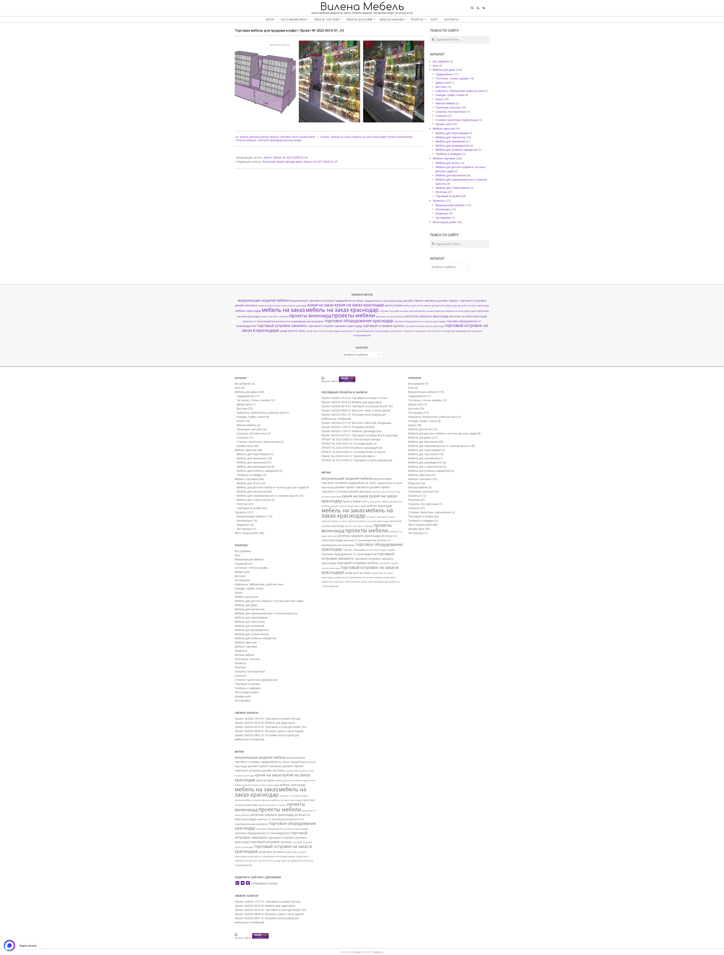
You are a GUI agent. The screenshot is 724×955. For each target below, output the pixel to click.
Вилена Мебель (362, 7)
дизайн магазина (246, 305)
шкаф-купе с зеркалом (402, 330)
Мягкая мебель (445, 103)
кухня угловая (394, 305)
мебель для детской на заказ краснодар (466, 305)
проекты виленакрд (399, 137)
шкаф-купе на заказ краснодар (323, 331)
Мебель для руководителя (452, 145)
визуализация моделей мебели (263, 300)
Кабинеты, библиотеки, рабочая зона (460, 91)
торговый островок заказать (282, 325)
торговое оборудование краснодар (279, 140)
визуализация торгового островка (312, 300)
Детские (441, 86)
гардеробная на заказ (349, 300)
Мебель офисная (444, 128)
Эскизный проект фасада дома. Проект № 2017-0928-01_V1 (300, 161)
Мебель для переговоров (452, 133)
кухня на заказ (320, 304)
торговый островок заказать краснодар (335, 326)
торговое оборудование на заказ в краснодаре (420, 321)
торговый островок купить (383, 325)
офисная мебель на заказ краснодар (455, 311)
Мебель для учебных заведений (456, 149)
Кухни (439, 99)
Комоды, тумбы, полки (450, 95)
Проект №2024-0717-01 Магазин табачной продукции (356, 423)
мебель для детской (434, 305)
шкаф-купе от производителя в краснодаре (365, 330)
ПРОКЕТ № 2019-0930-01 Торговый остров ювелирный (356, 460)
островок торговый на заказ (393, 311)
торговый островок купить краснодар (424, 326)
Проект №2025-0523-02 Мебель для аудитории (265, 723)
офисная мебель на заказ (421, 311)
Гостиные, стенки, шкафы (452, 78)
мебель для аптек (413, 305)
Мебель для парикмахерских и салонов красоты (268, 495)
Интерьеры (443, 209)
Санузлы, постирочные (451, 111)
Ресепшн (441, 192)
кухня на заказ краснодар (359, 304)
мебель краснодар (248, 311)
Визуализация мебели (450, 205)
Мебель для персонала (451, 137)
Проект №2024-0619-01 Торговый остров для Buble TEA (270, 727)
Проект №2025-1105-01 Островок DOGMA (348, 427)
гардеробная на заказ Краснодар (383, 300)
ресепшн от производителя (259, 321)
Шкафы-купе (444, 124)
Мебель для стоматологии (452, 188)
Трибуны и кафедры (449, 154)
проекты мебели (246, 140)
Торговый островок (448, 196)
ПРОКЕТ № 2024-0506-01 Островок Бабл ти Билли (353, 452)
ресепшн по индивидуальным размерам (300, 321)
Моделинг (442, 213)
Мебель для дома (444, 69)
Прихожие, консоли (448, 107)
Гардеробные (444, 74)
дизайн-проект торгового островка (462, 300)
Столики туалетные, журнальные (457, 120)
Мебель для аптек (447, 163)
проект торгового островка (274, 316)
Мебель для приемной (450, 141)
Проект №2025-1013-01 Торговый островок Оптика (268, 718)
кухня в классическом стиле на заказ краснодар (282, 305)
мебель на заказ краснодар (369, 137)
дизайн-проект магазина (420, 300)
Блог (436, 65)
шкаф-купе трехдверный (456, 331)
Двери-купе (443, 82)
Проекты (438, 200)
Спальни (441, 116)
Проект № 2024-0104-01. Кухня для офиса (348, 456)
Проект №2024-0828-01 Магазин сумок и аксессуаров (269, 731)
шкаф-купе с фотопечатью (428, 331)
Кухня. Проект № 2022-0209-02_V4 (286, 157)
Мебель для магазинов (254, 137)
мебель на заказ (341, 137)
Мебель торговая (280, 137)
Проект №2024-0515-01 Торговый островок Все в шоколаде (359, 435)
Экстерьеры (443, 217)
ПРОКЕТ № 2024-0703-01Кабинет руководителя (351, 447)
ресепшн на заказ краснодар (468, 316)
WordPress (378, 951)
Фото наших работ (303, 137)
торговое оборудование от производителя (262, 833)
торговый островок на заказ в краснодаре (273, 849)
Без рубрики (441, 61)
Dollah (358, 951)
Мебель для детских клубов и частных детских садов (271, 487)
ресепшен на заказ (385, 316)
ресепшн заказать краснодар (426, 316)
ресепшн (400, 316)
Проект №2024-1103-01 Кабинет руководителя (351, 431)
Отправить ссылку (264, 883)
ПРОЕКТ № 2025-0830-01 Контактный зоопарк (351, 439)
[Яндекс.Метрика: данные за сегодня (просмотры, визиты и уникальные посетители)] (243, 936)
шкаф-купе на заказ (292, 331)
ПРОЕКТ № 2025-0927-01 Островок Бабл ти (349, 443)
